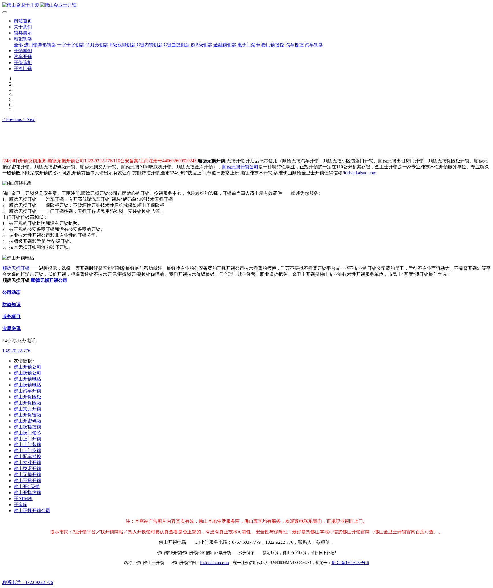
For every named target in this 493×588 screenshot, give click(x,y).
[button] (12, 119)
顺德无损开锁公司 (240, 166)
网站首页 (23, 20)
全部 (18, 44)
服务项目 (11, 316)
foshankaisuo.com (360, 172)
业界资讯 (11, 328)
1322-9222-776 (16, 350)
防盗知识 (11, 304)
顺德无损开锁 (16, 268)
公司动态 (11, 292)
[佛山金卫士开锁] (246, 5)
